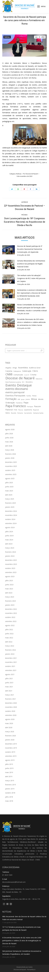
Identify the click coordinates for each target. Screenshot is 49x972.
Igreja (22, 399)
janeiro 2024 (9, 556)
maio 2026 (9, 442)
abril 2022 (8, 642)
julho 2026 (9, 433)
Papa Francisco (15, 405)
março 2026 (9, 450)
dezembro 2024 (11, 511)
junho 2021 (9, 682)
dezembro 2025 (11, 462)
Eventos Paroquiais (15, 395)
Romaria (20, 413)
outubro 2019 (10, 752)
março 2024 (9, 548)
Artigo (15, 368)
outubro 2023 (10, 568)
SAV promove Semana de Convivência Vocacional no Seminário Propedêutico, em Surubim (21, 952)
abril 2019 (8, 776)
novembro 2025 (11, 466)
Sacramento (28, 413)
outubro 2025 (10, 470)
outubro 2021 (10, 666)
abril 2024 (8, 544)
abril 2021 (8, 691)
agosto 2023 (9, 576)
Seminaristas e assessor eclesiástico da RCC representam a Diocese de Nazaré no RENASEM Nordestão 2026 (31, 293)
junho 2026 (9, 438)
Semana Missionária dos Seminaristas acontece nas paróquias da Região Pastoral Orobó (31, 264)
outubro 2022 (10, 617)
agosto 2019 (9, 760)
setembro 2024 (10, 523)
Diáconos (39, 379)
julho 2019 (9, 764)
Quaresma (28, 410)
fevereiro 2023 (10, 601)
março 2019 (9, 780)
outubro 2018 (10, 793)
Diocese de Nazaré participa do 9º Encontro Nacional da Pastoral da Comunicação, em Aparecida (29, 249)
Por (30, 174)
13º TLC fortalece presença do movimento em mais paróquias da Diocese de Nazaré (21, 928)
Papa (26, 402)
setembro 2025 (10, 474)
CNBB (8, 374)
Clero (35, 370)
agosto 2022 (9, 625)
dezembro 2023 (11, 560)
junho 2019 (9, 768)
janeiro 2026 (9, 458)
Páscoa (20, 410)
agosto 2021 (9, 674)
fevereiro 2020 (10, 736)
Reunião (13, 413)
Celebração (26, 371)
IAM (19, 399)
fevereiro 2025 (10, 503)
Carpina (8, 371)
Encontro (29, 382)
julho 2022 (9, 629)
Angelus (8, 367)
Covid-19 (26, 375)
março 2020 (9, 731)
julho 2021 (9, 678)
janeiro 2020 (9, 740)
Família (28, 396)
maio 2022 (9, 638)
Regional (36, 410)
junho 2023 (9, 585)
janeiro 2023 (9, 605)
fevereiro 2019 (10, 785)
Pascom (37, 406)
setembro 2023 (10, 572)
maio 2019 (9, 772)
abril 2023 (8, 593)
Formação (11, 398)
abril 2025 (8, 495)
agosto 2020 (9, 719)
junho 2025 (9, 487)
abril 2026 (8, 446)
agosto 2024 (9, 527)
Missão (40, 399)
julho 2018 (9, 797)
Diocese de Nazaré (20, 378)
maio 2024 (9, 540)
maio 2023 (9, 589)
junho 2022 (9, 634)
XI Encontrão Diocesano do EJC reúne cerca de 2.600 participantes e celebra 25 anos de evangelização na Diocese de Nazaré (21, 941)
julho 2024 (9, 531)
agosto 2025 (9, 478)
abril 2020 (8, 727)
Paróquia (30, 406)
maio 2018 (9, 801)
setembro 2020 (10, 715)
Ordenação (10, 402)
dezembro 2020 (11, 703)
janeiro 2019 (9, 789)
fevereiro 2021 (10, 699)
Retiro (7, 413)
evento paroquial (14, 392)
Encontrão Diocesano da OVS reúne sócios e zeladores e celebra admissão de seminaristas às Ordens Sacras (31, 322)
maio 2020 (9, 723)
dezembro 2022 (11, 609)
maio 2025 (9, 491)
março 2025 (9, 499)
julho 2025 (9, 482)
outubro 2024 (10, 519)
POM (15, 410)
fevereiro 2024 (10, 552)
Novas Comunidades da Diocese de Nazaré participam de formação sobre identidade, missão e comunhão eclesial (32, 308)
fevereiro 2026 (10, 454)
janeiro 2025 (9, 507)
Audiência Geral (34, 368)
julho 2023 (9, 580)
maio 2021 (9, 687)
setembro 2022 (10, 621)
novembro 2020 (11, 707)
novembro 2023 (11, 564)
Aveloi (30, 967)
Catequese (17, 371)
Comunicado (18, 375)
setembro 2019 (10, 756)
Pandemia (19, 403)
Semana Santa (38, 413)
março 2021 (9, 695)
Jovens (28, 399)
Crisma (33, 374)
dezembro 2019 (11, 744)
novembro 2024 (11, 515)
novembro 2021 (11, 662)
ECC (23, 382)
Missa (34, 399)
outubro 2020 (10, 711)
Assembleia (23, 367)
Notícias (7, 37)
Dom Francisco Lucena (13, 382)
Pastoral (9, 409)
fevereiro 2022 (10, 650)
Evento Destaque (18, 385)
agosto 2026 (9, 429)
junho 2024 (9, 536)
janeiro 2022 (9, 654)
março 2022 (9, 646)
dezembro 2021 (11, 658)
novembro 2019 (11, 748)
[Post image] (8, 249)
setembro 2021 (10, 670)
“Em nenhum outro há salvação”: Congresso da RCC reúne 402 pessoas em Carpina (31, 278)
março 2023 (9, 597)
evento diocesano (16, 388)
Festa (34, 395)
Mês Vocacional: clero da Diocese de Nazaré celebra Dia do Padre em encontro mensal (24, 918)
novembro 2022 (11, 613)
